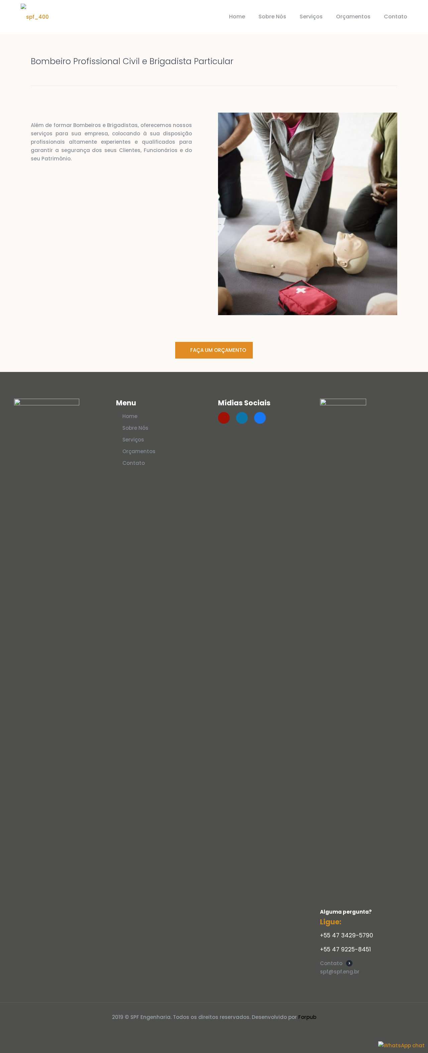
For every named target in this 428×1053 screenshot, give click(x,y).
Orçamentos (138, 451)
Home (129, 416)
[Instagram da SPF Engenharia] (224, 418)
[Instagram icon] (217, 1028)
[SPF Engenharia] (35, 16)
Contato (133, 463)
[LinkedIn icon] (210, 1028)
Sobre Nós (135, 427)
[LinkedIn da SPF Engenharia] (242, 418)
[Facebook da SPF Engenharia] (260, 418)
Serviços (133, 439)
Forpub (307, 1017)
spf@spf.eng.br (339, 971)
